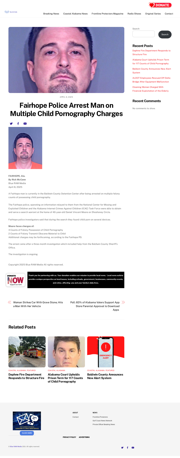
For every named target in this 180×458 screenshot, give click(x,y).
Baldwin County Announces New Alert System (105, 376)
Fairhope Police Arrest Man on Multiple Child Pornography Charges (66, 109)
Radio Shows (134, 13)
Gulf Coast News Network (102, 421)
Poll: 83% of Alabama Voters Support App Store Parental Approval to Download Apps (95, 306)
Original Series (153, 13)
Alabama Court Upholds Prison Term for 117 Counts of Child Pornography (65, 378)
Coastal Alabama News (75, 13)
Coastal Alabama (17, 370)
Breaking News (51, 13)
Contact (169, 13)
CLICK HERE (27, 433)
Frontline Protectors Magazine (107, 13)
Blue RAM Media (16, 446)
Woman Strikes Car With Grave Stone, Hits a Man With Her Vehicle (38, 304)
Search (136, 28)
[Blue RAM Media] (11, 12)
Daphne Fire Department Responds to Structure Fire (26, 376)
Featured (31, 370)
